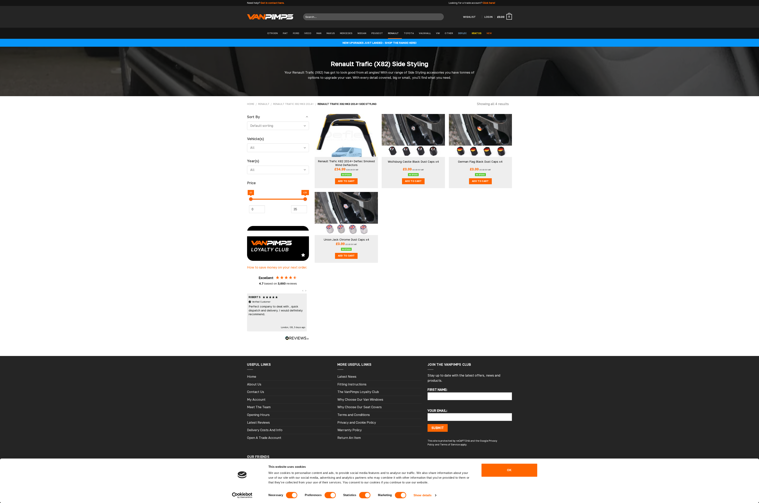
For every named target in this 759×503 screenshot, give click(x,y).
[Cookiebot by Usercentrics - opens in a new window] (242, 495)
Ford (296, 33)
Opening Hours (258, 415)
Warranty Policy (349, 430)
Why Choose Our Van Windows (360, 399)
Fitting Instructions (351, 384)
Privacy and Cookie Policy (356, 422)
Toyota (409, 33)
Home (250, 103)
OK (509, 470)
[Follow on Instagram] (502, 3)
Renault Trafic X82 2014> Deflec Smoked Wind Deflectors (346, 163)
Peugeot (377, 33)
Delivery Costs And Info (264, 430)
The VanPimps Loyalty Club (358, 392)
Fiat (285, 33)
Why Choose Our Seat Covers (359, 407)
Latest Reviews (258, 422)
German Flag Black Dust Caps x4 (480, 161)
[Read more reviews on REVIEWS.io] (297, 338)
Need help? (253, 2)
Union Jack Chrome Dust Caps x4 (346, 239)
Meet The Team (259, 407)
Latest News (346, 377)
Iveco (307, 33)
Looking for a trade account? (465, 2)
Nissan (362, 33)
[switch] (330, 495)
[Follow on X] (506, 3)
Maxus (331, 33)
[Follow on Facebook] (499, 3)
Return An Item (349, 438)
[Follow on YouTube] (510, 3)
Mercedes (346, 33)
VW (438, 33)
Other (449, 33)
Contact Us (255, 392)
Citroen (272, 33)
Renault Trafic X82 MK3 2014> (293, 103)
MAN (319, 33)
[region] (277, 312)
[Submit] (440, 16)
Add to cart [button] (346, 181)
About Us (254, 384)
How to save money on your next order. (277, 267)
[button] (303, 290)
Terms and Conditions (353, 415)
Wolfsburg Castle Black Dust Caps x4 (413, 161)
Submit (437, 428)
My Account (256, 399)
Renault (393, 33)
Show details (422, 495)
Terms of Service (450, 444)
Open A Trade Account (264, 438)
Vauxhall (425, 33)
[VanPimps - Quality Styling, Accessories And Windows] (270, 16)
